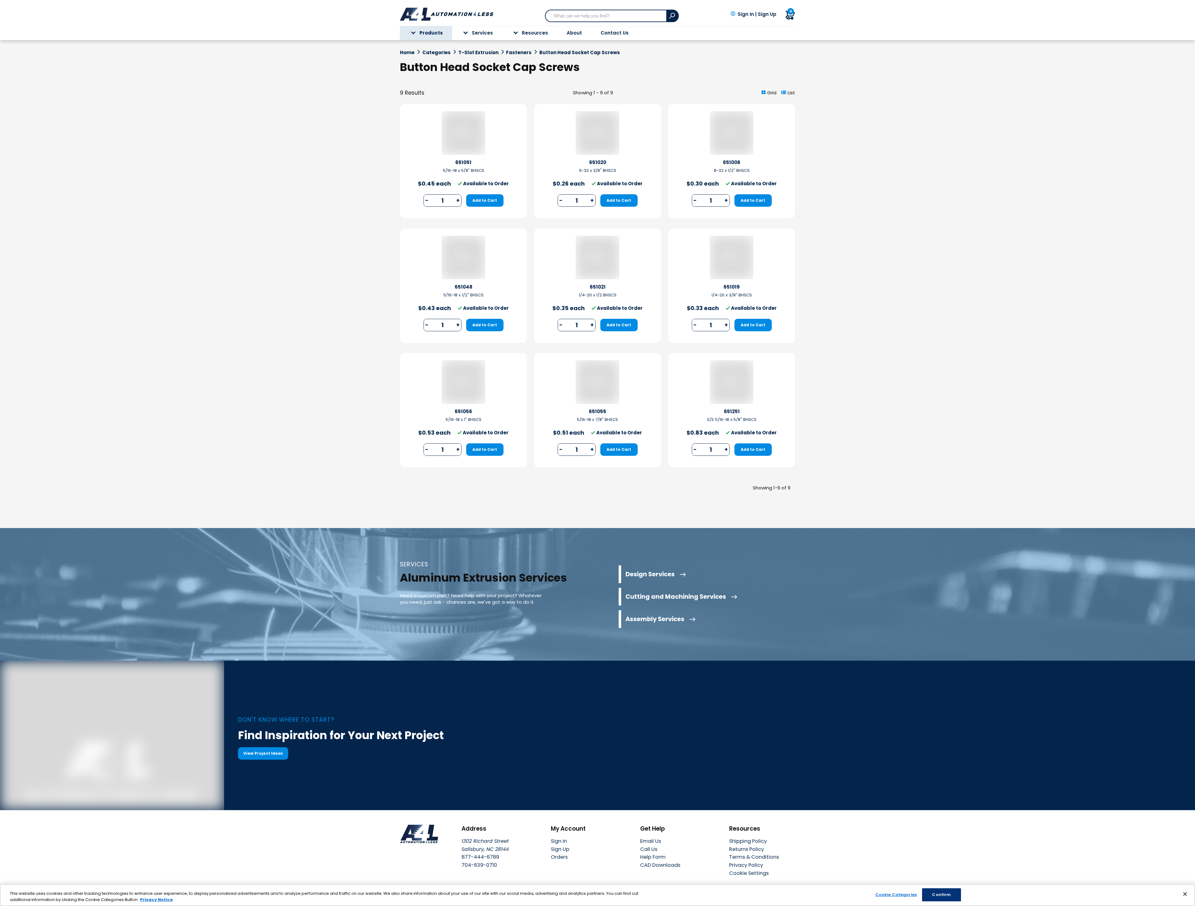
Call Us (648, 849)
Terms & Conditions (754, 857)
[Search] (672, 16)
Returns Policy (746, 849)
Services (482, 33)
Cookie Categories (896, 895)
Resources (535, 33)
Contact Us (615, 33)
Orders (559, 857)
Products (431, 33)
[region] (597, 895)
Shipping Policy (748, 841)
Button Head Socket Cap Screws (579, 53)
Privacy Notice (156, 900)
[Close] (1185, 894)
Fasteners (519, 53)
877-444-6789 (480, 857)
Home (407, 53)
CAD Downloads (660, 865)
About (574, 33)
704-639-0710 (479, 865)
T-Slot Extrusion (478, 53)
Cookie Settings (749, 873)
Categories (436, 53)
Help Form (653, 857)
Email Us (650, 841)
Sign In (746, 14)
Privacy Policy (746, 865)
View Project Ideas (263, 753)
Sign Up (767, 14)
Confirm (941, 895)
